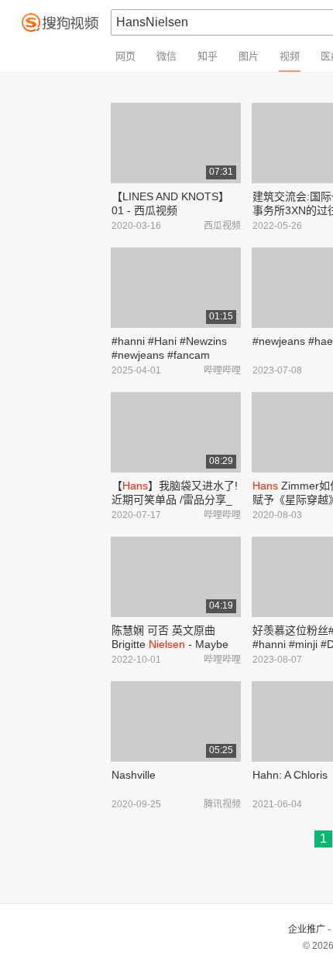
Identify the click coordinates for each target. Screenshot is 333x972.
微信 (166, 56)
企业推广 (306, 929)
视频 (290, 56)
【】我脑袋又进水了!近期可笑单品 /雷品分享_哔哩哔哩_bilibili (175, 499)
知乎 (207, 56)
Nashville (134, 775)
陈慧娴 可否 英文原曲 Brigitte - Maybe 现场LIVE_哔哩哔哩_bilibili (175, 644)
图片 (249, 56)
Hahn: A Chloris (290, 775)
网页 (125, 56)
